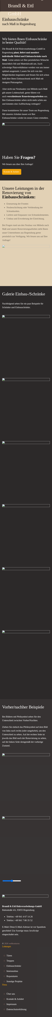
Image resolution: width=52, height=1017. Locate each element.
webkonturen (11, 943)
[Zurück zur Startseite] (26, 5)
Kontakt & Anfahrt (11, 172)
